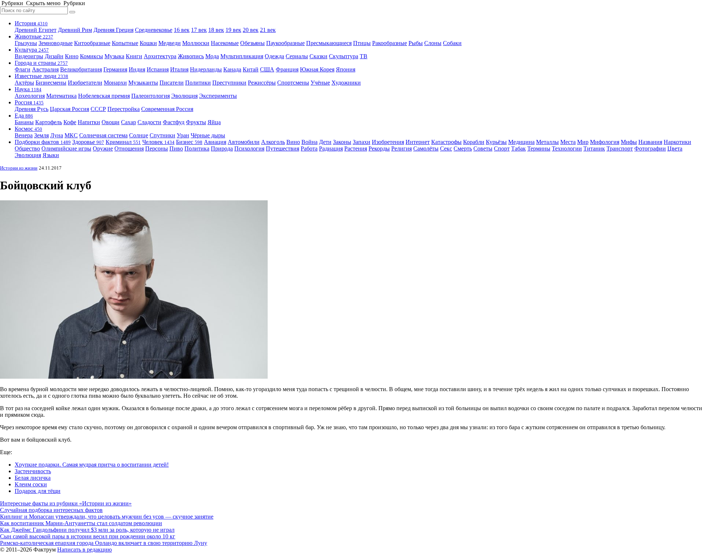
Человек (158, 142)
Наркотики (677, 142)
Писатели (172, 82)
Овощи (111, 122)
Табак (518, 148)
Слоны (432, 43)
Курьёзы (496, 142)
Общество (27, 148)
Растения (355, 148)
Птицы (362, 43)
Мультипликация (241, 56)
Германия (115, 69)
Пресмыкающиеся (329, 43)
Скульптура (343, 56)
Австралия (45, 69)
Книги (134, 56)
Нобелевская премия (104, 96)
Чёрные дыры (208, 135)
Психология (249, 148)
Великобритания (81, 69)
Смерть (463, 148)
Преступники (229, 82)
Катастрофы (446, 142)
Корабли (473, 142)
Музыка (114, 56)
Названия (650, 142)
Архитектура (160, 56)
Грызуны (26, 43)
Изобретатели (85, 82)
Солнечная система (103, 135)
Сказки (318, 56)
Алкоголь (273, 142)
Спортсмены (293, 82)
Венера (24, 135)
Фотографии (650, 148)
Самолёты (426, 148)
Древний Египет (35, 30)
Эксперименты (218, 96)
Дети (325, 142)
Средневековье (153, 30)
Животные (34, 36)
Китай (250, 69)
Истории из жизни (18, 168)
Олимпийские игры (66, 148)
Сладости (149, 122)
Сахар (128, 122)
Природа (222, 148)
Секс (446, 148)
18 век (216, 30)
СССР (98, 109)
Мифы (629, 142)
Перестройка (123, 109)
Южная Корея (317, 69)
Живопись (191, 56)
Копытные (125, 43)
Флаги (22, 69)
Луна (56, 135)
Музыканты (143, 82)
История (31, 23)
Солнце (138, 135)
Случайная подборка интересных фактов (51, 510)
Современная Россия (167, 109)
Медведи (169, 43)
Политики (198, 82)
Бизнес (189, 142)
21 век (268, 30)
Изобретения (388, 142)
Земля (41, 135)
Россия (29, 102)
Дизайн (54, 56)
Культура (32, 50)
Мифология (604, 142)
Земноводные (55, 43)
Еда (24, 115)
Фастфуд (173, 122)
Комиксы (91, 56)
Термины (538, 148)
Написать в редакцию (84, 549)
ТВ (363, 56)
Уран (183, 135)
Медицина (521, 142)
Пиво (176, 148)
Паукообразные (285, 43)
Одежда (274, 56)
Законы (342, 142)
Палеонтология (150, 96)
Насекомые (225, 43)
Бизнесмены (51, 82)
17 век (199, 30)
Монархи (115, 82)
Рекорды (379, 148)
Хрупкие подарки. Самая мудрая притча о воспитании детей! (92, 464)
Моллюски (195, 43)
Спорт (502, 148)
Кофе (69, 122)
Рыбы (415, 43)
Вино (293, 142)
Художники (346, 82)
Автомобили (244, 142)
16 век (182, 30)
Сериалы (297, 56)
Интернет (418, 142)
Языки (51, 155)
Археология (30, 96)
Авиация (215, 142)
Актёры (24, 82)
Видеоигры (29, 56)
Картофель (48, 122)
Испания (158, 69)
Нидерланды (206, 69)
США (267, 69)
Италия (179, 69)
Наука (28, 89)
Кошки (148, 43)
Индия (137, 69)
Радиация (331, 148)
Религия (401, 148)
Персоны (156, 148)
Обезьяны (252, 43)
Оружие (103, 148)
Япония (345, 69)
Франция (287, 69)
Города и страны (41, 63)
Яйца (214, 122)
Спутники (162, 135)
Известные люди (41, 76)
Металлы (547, 142)
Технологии (567, 148)
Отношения (129, 148)
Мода (212, 56)
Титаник (594, 148)
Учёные (320, 82)
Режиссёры (262, 82)
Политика (196, 148)
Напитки (89, 122)
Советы (482, 148)
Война (309, 142)
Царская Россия (69, 109)
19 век (233, 30)
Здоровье (88, 142)
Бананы (24, 122)
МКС (71, 135)
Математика (61, 96)
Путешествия (282, 148)
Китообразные (92, 43)
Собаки (452, 43)
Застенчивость (33, 471)
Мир (582, 142)
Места (568, 142)
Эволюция (184, 96)
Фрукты (196, 122)
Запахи (361, 142)
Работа (309, 148)
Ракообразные (389, 43)
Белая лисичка (33, 478)
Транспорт (619, 148)
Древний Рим (75, 30)
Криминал (123, 142)
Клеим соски (31, 484)
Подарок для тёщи (37, 491)
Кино (71, 56)
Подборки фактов (43, 142)
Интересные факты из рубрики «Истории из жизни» (66, 503)
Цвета (674, 148)
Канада (232, 69)
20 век (250, 30)
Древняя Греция (113, 30)
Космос (28, 129)
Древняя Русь (31, 109)
